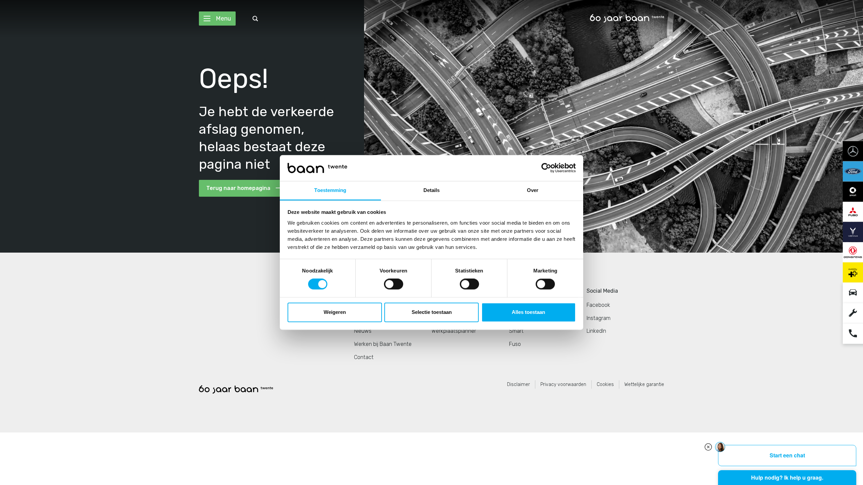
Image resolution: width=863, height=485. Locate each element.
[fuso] (853, 211)
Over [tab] (532, 190)
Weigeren (335, 312)
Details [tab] (431, 190)
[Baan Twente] (627, 18)
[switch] (393, 284)
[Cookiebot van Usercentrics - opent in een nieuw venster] (546, 168)
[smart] (853, 191)
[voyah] (853, 231)
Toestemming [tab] (330, 190)
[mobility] (853, 272)
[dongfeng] (853, 252)
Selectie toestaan (432, 312)
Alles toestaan (528, 312)
